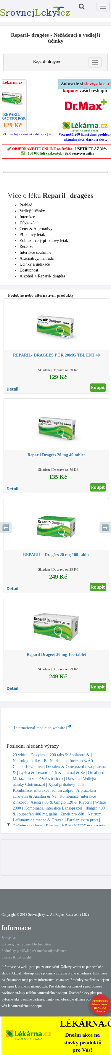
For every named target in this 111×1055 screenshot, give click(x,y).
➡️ (105, 527)
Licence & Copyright (16, 957)
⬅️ (5, 527)
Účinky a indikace (35, 264)
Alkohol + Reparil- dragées (42, 276)
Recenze (26, 246)
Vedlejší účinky (32, 211)
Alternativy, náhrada (37, 258)
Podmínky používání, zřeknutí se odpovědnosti (34, 951)
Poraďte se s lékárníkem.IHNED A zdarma (100, 1006)
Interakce (27, 217)
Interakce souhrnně (35, 252)
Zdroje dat (8, 938)
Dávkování (29, 223)
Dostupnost (29, 270)
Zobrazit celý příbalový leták (44, 240)
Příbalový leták (32, 234)
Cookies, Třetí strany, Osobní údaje (26, 944)
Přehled (26, 205)
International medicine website (40, 728)
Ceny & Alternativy (36, 229)
